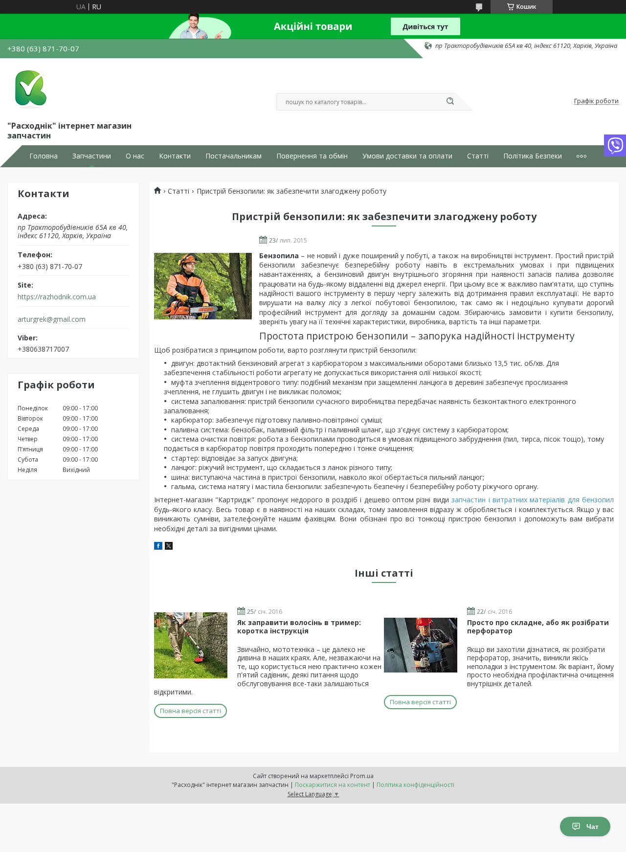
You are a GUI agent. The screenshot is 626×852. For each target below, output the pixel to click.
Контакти (175, 156)
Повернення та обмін (312, 156)
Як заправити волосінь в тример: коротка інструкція (299, 627)
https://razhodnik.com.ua (57, 296)
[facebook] (158, 547)
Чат (592, 826)
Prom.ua (362, 776)
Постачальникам (233, 156)
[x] (169, 547)
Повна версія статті (190, 710)
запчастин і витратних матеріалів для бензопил (532, 499)
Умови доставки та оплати (407, 156)
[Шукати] (450, 102)
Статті (478, 156)
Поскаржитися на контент (332, 785)
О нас (135, 156)
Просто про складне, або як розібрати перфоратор (538, 627)
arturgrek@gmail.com (52, 319)
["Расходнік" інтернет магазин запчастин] (29, 87)
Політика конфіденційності (415, 785)
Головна (43, 156)
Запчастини (91, 156)
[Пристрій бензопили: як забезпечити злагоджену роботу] (203, 286)
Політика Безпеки (532, 156)
